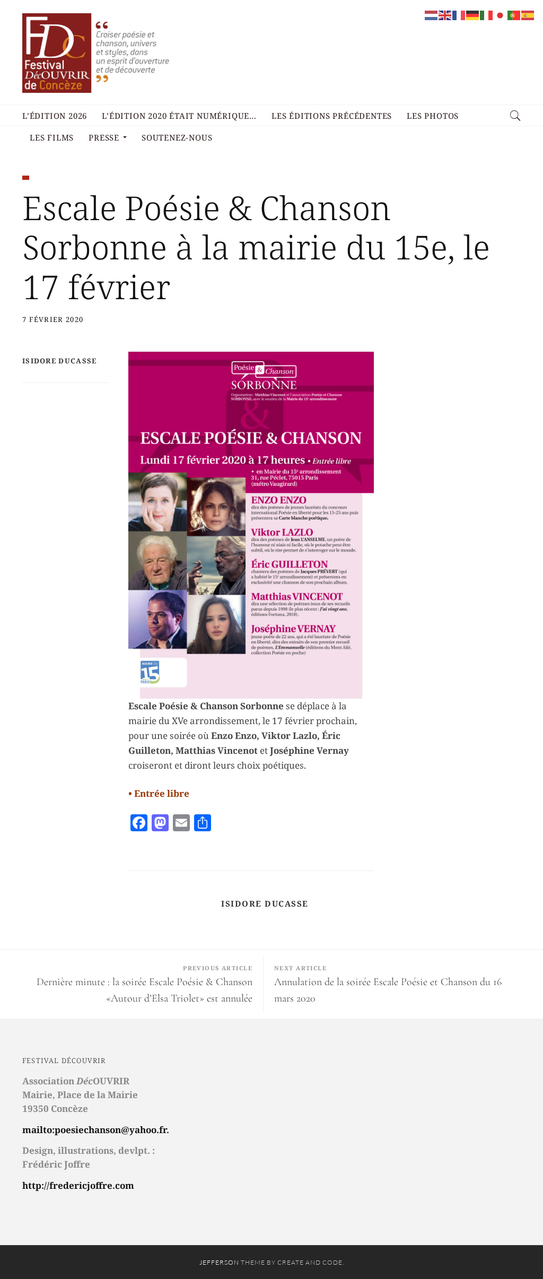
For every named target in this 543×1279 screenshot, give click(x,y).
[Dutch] (432, 14)
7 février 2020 (52, 319)
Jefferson (219, 1262)
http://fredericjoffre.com (78, 1185)
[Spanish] (528, 14)
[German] (473, 14)
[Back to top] (509, 1247)
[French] (459, 14)
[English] (445, 14)
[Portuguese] (514, 14)
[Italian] (487, 14)
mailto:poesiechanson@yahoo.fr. (95, 1130)
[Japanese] (500, 14)
